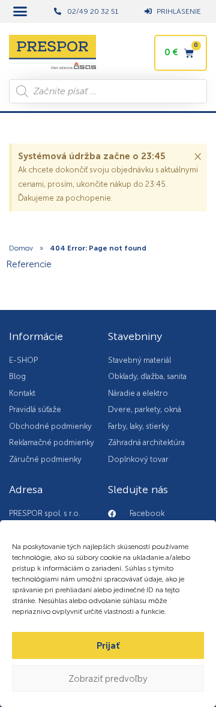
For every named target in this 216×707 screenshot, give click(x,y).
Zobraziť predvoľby (108, 678)
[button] (20, 11)
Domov (21, 248)
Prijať (108, 645)
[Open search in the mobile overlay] (108, 91)
